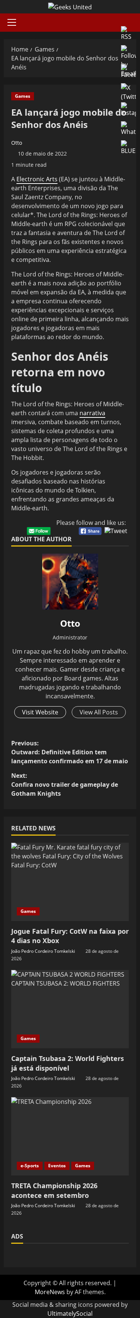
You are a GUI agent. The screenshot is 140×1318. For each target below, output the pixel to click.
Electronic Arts (36, 179)
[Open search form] (134, 22)
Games (22, 96)
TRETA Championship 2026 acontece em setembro (54, 1190)
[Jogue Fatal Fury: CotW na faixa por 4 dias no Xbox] (70, 882)
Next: (64, 784)
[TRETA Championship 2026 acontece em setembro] (70, 1136)
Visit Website (40, 712)
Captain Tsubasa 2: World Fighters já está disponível (67, 1063)
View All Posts (99, 712)
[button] (12, 22)
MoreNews (50, 1292)
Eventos (57, 1165)
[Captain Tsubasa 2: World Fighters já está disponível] (70, 1009)
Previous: (69, 752)
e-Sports (30, 1165)
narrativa (92, 413)
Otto (16, 142)
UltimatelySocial (70, 1313)
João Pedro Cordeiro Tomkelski (43, 951)
